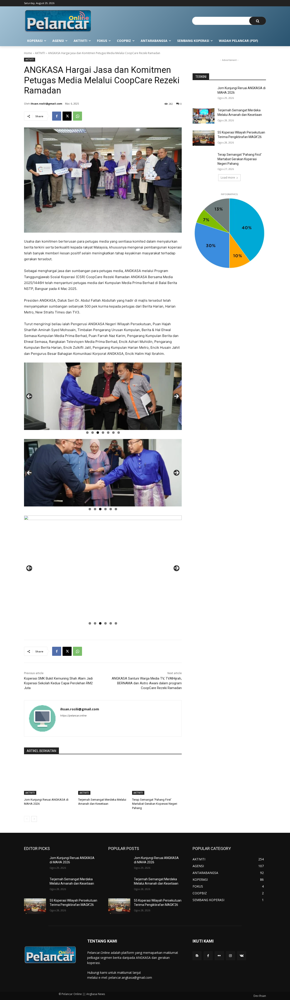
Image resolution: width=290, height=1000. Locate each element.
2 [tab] (92, 432)
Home (28, 53)
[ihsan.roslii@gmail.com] (42, 718)
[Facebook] (56, 116)
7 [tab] (118, 432)
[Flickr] (219, 955)
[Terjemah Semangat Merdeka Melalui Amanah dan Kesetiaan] (103, 777)
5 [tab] (108, 432)
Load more (228, 177)
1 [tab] (87, 432)
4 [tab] (103, 432)
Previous (29, 396)
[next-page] (34, 819)
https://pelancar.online (73, 715)
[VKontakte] (241, 955)
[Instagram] (230, 955)
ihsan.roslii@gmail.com (46, 103)
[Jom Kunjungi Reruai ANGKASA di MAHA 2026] (49, 777)
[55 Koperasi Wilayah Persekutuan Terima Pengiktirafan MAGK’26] (204, 138)
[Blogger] (197, 955)
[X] (67, 116)
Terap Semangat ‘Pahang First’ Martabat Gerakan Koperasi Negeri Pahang (154, 803)
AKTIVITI (40, 53)
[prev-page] (27, 819)
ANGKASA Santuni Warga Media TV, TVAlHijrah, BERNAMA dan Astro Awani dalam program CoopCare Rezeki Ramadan (147, 683)
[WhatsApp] (77, 116)
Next (176, 396)
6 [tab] (113, 432)
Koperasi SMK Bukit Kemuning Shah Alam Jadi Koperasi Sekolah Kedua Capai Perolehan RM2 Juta (58, 683)
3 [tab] (98, 432)
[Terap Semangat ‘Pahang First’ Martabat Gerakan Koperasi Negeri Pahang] (157, 777)
